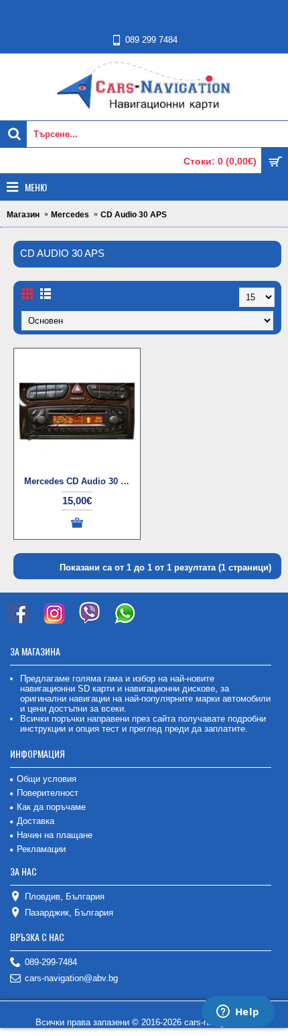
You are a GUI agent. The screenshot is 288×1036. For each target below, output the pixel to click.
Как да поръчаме (51, 807)
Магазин (23, 214)
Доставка (35, 821)
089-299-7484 (51, 962)
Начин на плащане (54, 835)
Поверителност (47, 793)
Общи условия (46, 779)
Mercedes (70, 214)
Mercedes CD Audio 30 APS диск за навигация (79, 481)
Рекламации (41, 849)
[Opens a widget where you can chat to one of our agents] (238, 1012)
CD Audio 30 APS (133, 214)
